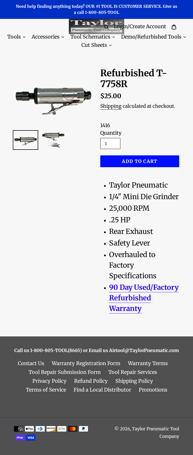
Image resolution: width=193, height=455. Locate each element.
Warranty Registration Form (86, 363)
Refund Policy (91, 381)
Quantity (111, 133)
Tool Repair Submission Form (65, 372)
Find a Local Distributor (102, 390)
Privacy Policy (49, 381)
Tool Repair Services (132, 372)
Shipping (110, 106)
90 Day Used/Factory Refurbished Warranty (144, 298)
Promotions (153, 390)
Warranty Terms (148, 363)
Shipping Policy (134, 381)
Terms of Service (46, 390)
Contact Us (31, 363)
